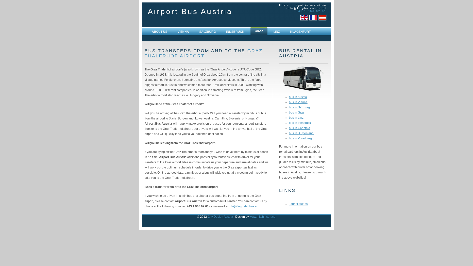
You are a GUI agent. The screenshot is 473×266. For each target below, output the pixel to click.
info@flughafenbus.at (306, 8)
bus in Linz (296, 117)
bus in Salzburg (299, 107)
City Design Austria (220, 216)
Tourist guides (298, 203)
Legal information (310, 5)
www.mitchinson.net (263, 216)
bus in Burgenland (301, 133)
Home (284, 5)
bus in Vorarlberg (300, 138)
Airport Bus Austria (190, 11)
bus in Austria (298, 97)
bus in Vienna (298, 102)
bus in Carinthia (299, 128)
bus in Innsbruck (300, 122)
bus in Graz (296, 112)
